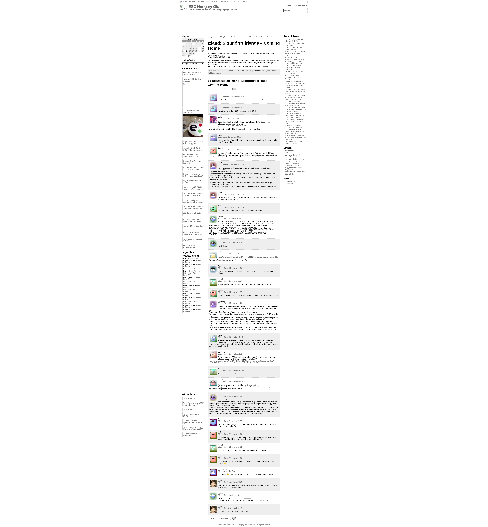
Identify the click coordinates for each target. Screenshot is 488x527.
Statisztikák (289, 174)
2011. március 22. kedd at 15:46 (230, 434)
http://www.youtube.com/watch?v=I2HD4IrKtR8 (227, 126)
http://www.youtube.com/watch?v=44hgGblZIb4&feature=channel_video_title (248, 257)
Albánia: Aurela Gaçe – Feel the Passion (264, 37)
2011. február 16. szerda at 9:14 (229, 137)
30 (190, 53)
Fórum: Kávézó (188, 410)
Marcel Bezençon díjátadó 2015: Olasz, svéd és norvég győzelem (193, 240)
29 (187, 53)
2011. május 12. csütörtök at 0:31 (230, 508)
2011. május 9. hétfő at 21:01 (229, 495)
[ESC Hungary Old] (244, 23)
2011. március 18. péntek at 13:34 (230, 382)
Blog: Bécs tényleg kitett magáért (192, 181)
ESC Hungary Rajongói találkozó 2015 (191, 111)
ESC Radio (289, 153)
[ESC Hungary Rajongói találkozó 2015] (193, 125)
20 (203, 48)
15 (187, 48)
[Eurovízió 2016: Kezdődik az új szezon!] (193, 94)
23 (190, 51)
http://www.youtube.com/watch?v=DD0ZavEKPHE (228, 361)
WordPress (289, 184)
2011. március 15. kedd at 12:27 (230, 292)
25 (196, 51)
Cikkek (288, 5)
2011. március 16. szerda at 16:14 (230, 354)
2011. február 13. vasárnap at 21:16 (231, 108)
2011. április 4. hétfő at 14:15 (228, 471)
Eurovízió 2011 (246, 71)
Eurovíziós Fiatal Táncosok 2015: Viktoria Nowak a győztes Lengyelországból (193, 194)
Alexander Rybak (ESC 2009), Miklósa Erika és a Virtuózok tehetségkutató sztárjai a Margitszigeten (192, 149)
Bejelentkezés (290, 181)
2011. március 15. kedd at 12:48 (230, 303)
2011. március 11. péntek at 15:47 (230, 243)
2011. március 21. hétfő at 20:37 (230, 421)
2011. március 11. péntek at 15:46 (230, 218)
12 (199, 46)
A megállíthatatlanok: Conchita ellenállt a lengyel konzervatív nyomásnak (192, 201)
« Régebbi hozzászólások (219, 89)
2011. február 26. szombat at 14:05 (231, 194)
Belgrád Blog (289, 151)
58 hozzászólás (259, 71)
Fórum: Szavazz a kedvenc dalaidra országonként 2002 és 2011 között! (193, 428)
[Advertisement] (193, 353)
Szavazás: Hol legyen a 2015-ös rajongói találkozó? (193, 175)
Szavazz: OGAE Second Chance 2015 (192, 162)
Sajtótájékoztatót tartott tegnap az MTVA (191, 246)
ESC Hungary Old (203, 6)
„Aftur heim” (271, 61)
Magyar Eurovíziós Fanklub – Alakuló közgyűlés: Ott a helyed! (193, 143)
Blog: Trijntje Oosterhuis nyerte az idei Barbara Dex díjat (192, 220)
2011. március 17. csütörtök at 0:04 (231, 371)
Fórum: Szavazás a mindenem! (190, 435)
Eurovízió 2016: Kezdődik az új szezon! (193, 80)
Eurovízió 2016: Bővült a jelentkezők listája (192, 73)
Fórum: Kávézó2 (194, 258)
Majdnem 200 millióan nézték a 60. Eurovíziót (193, 227)
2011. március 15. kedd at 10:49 (230, 268)
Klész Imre (187, 273)
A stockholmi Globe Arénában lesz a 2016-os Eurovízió (193, 168)
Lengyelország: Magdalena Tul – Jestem (223, 37)
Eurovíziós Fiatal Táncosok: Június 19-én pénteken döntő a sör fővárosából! (193, 207)
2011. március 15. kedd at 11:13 (230, 281)
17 (193, 48)
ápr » (189, 56)
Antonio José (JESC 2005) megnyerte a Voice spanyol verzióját (193, 188)
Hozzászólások (301, 5)
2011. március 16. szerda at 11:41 (230, 337)
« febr (184, 56)
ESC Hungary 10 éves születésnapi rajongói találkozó (191, 155)
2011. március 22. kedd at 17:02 (230, 447)
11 (196, 46)
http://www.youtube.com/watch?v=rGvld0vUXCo (241, 363)
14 (183, 48)
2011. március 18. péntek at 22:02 (230, 397)
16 (190, 48)
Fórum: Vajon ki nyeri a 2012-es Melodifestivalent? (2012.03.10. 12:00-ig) (193, 404)
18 (196, 48)
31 (193, 53)
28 (183, 53)
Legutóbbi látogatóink (293, 163)
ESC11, (238, 71)
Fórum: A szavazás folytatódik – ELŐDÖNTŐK (192, 422)
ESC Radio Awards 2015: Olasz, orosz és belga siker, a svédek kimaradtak (193, 214)
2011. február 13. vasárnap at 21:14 (231, 97)
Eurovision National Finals (294, 159)
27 (203, 51)
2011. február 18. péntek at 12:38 (230, 150)
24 (193, 51)
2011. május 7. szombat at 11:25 (230, 482)
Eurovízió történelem (292, 161)
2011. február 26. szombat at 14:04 (231, 165)
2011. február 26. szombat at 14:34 (231, 207)
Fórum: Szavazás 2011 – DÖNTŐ (192, 415)
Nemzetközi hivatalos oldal (295, 172)
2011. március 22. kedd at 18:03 (230, 458)
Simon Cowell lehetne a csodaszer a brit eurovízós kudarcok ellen (192, 233)
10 (193, 46)
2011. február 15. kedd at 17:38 (229, 119)
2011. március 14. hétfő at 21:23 (230, 254)
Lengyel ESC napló (292, 166)
